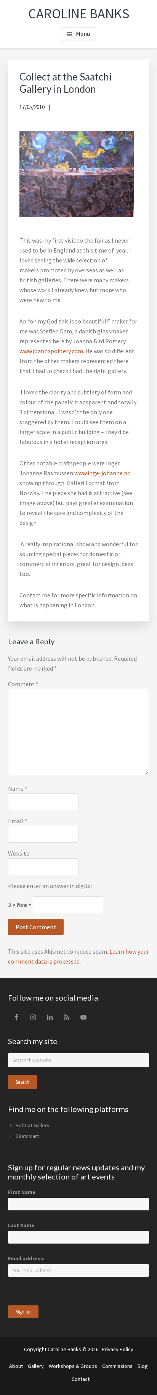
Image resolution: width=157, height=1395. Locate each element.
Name (17, 788)
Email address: (26, 1258)
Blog (143, 1366)
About (16, 1366)
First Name (21, 1192)
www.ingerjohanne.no (102, 473)
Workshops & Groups (73, 1366)
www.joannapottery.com (51, 351)
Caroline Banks (78, 13)
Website (18, 853)
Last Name (21, 1225)
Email (17, 821)
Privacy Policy (117, 1349)
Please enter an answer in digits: (50, 886)
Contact (81, 1379)
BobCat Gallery (33, 1125)
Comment (23, 684)
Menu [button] (83, 33)
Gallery (36, 1366)
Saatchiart (27, 1136)
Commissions (117, 1366)
